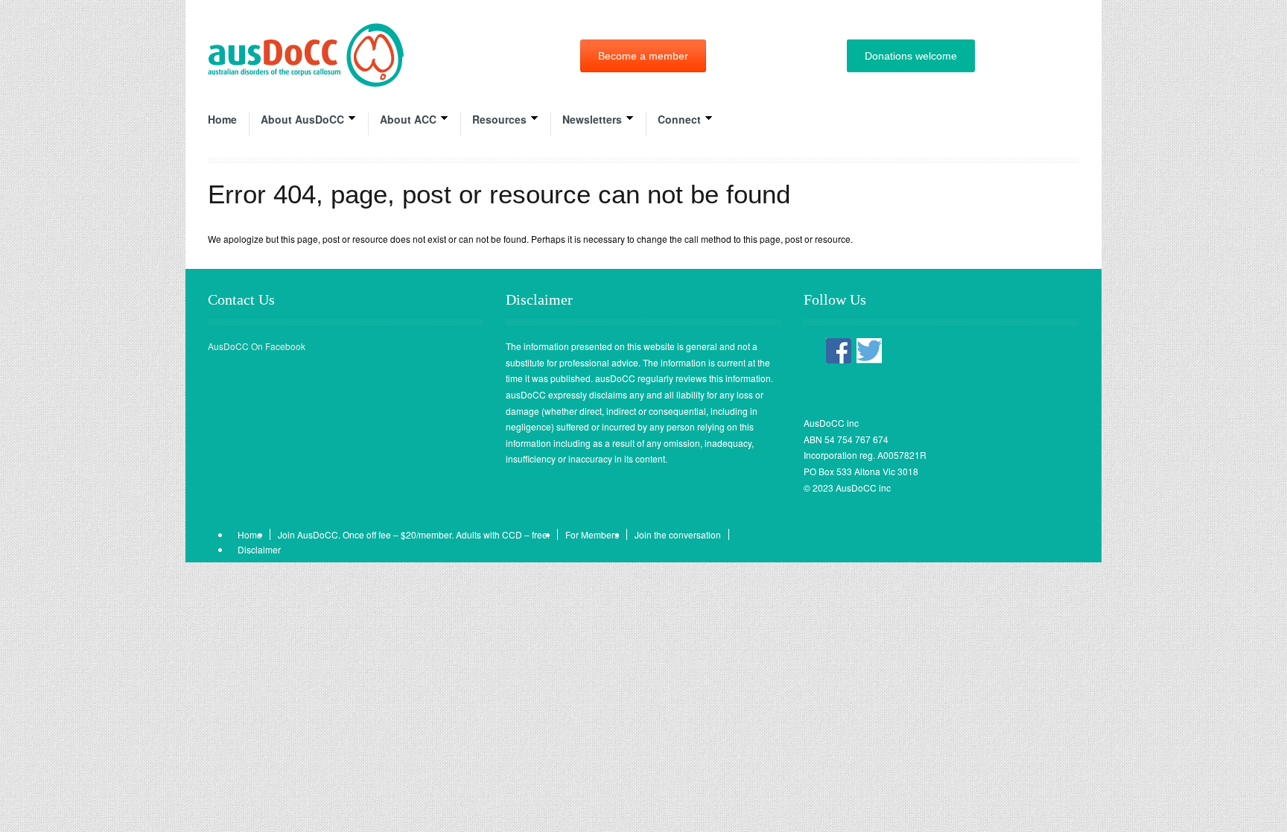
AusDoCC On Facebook (256, 346)
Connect (679, 119)
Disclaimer (259, 549)
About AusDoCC (302, 119)
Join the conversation (678, 534)
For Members (592, 534)
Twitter (869, 351)
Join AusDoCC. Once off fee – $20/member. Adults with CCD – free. (414, 534)
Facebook (838, 351)
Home (222, 119)
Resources (499, 119)
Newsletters (592, 119)
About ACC (408, 119)
